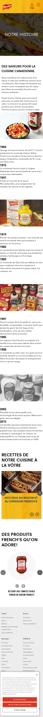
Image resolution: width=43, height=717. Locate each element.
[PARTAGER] (37, 514)
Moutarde (4, 623)
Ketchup (4, 620)
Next (39, 493)
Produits (4, 614)
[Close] (37, 674)
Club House (5, 642)
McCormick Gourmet (7, 652)
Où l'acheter (26, 645)
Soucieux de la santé (28, 642)
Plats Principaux (27, 620)
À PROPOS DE (26, 639)
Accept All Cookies (19, 699)
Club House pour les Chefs (30, 667)
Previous (3, 493)
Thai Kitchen (5, 661)
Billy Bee (4, 655)
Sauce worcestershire (7, 632)
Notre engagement (28, 652)
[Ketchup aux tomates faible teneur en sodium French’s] (21, 566)
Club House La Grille (7, 645)
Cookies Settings (20, 710)
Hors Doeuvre (26, 617)
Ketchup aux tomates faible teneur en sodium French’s (21, 593)
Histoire (25, 658)
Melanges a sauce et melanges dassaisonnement (10, 628)
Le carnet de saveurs (28, 655)
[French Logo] (7, 10)
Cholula (4, 664)
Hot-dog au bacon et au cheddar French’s (21, 495)
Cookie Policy (12, 694)
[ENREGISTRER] (32, 514)
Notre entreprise (27, 649)
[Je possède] (17, 586)
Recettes (25, 614)
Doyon (3, 658)
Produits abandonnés (28, 670)
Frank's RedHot (6, 667)
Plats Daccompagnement (29, 623)
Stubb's (4, 670)
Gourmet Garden (6, 649)
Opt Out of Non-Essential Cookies (19, 704)
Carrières (25, 664)
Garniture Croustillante (7, 617)
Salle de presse (27, 661)
